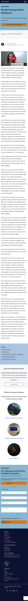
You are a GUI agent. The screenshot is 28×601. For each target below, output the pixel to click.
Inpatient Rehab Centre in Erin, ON (12, 555)
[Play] (14, 58)
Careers (6, 572)
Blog (5, 570)
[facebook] (9, 591)
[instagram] (16, 591)
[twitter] (7, 591)
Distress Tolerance (6, 349)
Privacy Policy (7, 577)
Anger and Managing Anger (8, 356)
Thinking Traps (5, 352)
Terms (18, 518)
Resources (3, 33)
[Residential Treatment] (14, 409)
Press (5, 575)
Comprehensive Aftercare (10, 542)
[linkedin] (11, 591)
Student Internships (8, 573)
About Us (6, 535)
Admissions (7, 533)
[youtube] (14, 591)
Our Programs (7, 537)
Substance (6, 547)
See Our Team (14, 384)
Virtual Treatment (14, 458)
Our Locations (7, 540)
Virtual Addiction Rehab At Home (11, 556)
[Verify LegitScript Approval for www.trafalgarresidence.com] (6, 565)
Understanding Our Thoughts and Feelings (12, 354)
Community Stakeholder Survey (11, 578)
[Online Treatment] (14, 449)
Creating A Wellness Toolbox (9, 359)
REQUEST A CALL (6, 522)
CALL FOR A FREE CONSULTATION (14, 24)
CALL (9, 483)
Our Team (6, 538)
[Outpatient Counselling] (14, 429)
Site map (6, 580)
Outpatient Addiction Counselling (14, 438)
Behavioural (7, 548)
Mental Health (7, 550)
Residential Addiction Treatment (14, 418)
